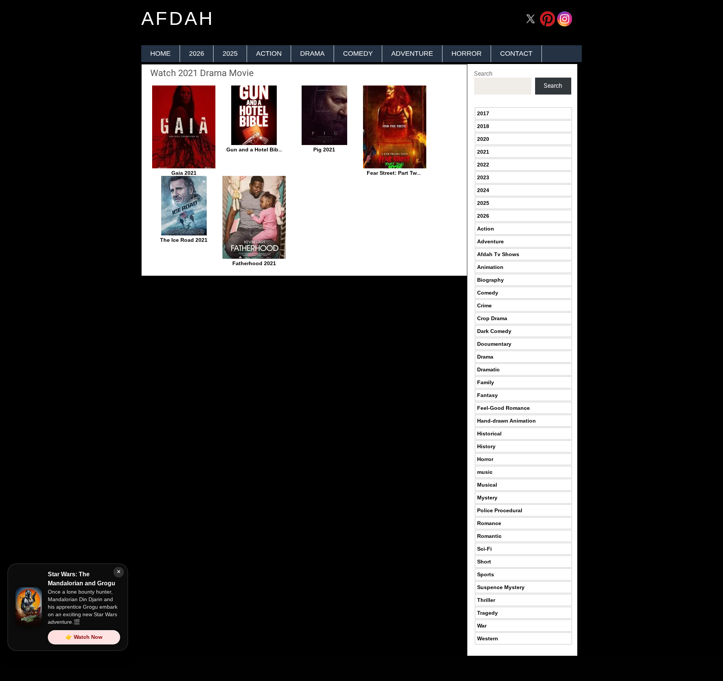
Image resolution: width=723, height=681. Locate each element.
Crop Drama (492, 318)
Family (485, 382)
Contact (516, 53)
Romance (489, 523)
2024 (483, 190)
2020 (483, 139)
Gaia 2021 (184, 173)
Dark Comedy (494, 331)
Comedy (358, 53)
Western (487, 638)
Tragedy (487, 613)
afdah (177, 18)
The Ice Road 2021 (183, 240)
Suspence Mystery (501, 587)
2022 (483, 165)
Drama (312, 53)
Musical (487, 485)
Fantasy (487, 395)
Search (483, 73)
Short (484, 562)
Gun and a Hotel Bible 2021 (261, 150)
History (486, 446)
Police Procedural (499, 510)
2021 (483, 152)
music (485, 472)
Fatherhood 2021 (254, 263)
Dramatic (488, 369)
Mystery (487, 498)
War (482, 626)
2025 (230, 53)
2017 (483, 113)
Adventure (412, 53)
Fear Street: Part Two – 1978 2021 (409, 173)
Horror (466, 53)
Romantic (489, 536)
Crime (484, 305)
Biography (490, 280)
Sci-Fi (484, 549)
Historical (489, 434)
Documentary (494, 344)
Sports (485, 574)
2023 (483, 177)
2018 (483, 126)
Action (269, 53)
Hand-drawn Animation (506, 421)
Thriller (486, 600)
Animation (490, 267)
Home (160, 53)
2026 (196, 53)
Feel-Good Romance (503, 408)
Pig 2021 (324, 150)
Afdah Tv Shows (498, 254)
